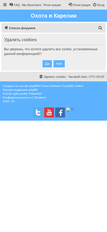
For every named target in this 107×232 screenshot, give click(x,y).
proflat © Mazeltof (30, 93)
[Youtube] (49, 112)
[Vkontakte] (38, 112)
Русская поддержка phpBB (20, 89)
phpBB (33, 85)
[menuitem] (14, 5)
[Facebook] (60, 112)
